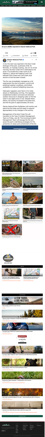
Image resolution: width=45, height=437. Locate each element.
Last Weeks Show (22, 412)
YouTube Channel (25, 425)
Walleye (17, 429)
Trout (16, 428)
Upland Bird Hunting (21, 382)
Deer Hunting (11, 280)
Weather (25, 5)
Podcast (10, 5)
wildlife (11, 399)
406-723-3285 (22, 341)
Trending (35, 412)
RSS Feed (24, 428)
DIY (14, 280)
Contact (31, 429)
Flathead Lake (17, 412)
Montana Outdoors (14, 382)
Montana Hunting (8, 382)
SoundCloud (24, 426)
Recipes (29, 5)
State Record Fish (40, 5)
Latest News (31, 425)
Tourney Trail (33, 5)
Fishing (6, 5)
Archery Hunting (6, 280)
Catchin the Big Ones (5, 412)
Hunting (2, 5)
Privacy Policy (39, 425)
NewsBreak (24, 429)
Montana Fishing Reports (29, 412)
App (3, 280)
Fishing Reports (12, 412)
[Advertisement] (22, 12)
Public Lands (7, 399)
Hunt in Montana (18, 280)
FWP (24, 280)
